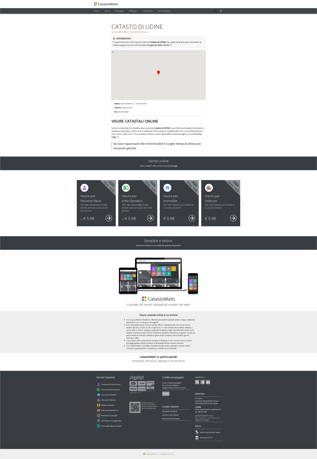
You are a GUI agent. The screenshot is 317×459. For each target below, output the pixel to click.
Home (96, 11)
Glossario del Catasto (170, 415)
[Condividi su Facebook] (202, 382)
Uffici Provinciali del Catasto (210, 432)
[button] (158, 72)
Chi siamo (198, 398)
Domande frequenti (169, 411)
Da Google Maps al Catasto (111, 426)
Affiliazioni (133, 11)
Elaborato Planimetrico (109, 410)
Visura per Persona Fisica (110, 384)
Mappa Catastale (107, 405)
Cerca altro (129, 32)
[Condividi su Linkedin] (208, 382)
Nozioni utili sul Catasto (171, 419)
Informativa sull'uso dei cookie (206, 403)
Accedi (166, 393)
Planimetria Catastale (109, 415)
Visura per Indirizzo (108, 400)
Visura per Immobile (108, 395)
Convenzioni (148, 11)
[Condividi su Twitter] (197, 382)
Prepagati (119, 11)
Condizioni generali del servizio (207, 401)
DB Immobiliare (164, 11)
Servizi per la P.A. (206, 437)
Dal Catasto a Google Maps (111, 421)
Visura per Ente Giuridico (110, 389)
